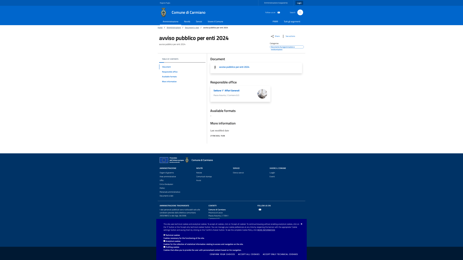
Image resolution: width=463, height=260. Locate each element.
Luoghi (272, 172)
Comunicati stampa (204, 176)
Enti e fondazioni (166, 184)
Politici (162, 188)
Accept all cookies (249, 254)
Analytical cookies (173, 241)
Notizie (199, 172)
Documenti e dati (192, 27)
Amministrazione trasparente (276, 2)
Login (299, 2)
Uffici (162, 180)
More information (266, 229)
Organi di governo (167, 172)
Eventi (272, 176)
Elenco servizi (238, 172)
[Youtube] (277, 12)
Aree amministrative (168, 176)
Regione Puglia (165, 3)
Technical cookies (173, 235)
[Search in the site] (300, 12)
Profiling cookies (172, 247)
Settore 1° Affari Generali (226, 90)
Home (160, 27)
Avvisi (198, 180)
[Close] (301, 224)
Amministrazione (174, 27)
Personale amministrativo (170, 191)
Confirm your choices (222, 254)
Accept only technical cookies (280, 254)
